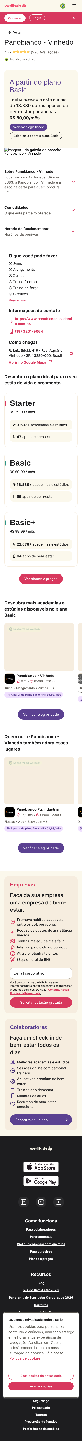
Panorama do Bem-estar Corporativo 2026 (41, 1297)
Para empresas (41, 1236)
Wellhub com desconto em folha (41, 1244)
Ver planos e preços (41, 579)
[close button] (74, 17)
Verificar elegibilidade (28, 127)
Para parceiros (41, 1251)
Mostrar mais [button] (17, 300)
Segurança (41, 1400)
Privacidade (41, 1407)
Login (37, 18)
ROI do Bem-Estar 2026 (41, 1290)
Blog (41, 1283)
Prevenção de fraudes (41, 1421)
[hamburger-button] (74, 5)
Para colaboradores (41, 1229)
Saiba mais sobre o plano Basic (35, 136)
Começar (15, 18)
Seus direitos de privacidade (41, 1375)
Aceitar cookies (41, 1386)
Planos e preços (41, 1259)
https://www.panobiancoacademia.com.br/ (43, 321)
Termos (41, 1414)
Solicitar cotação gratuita (41, 1002)
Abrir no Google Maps (27, 362)
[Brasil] (62, 6)
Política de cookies (25, 1358)
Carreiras (41, 1305)
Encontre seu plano (31, 1120)
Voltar (17, 32)
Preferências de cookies (41, 1428)
